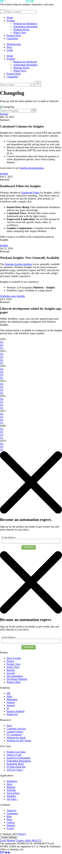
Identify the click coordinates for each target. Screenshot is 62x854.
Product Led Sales (16, 751)
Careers (11, 822)
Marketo (11, 787)
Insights (4, 114)
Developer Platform (17, 679)
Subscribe (28, 547)
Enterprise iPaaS (15, 763)
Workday (11, 796)
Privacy (22, 834)
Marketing (12, 699)
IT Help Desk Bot (16, 766)
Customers (12, 813)
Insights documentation (32, 168)
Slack (9, 784)
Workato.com (14, 44)
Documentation (15, 676)
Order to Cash (14, 754)
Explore (11, 20)
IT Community (14, 734)
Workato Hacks (21, 29)
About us (11, 810)
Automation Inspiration (25, 26)
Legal (3, 840)
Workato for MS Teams (19, 740)
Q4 (1, 354)
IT (8, 708)
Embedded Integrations (19, 760)
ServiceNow (13, 793)
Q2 (1, 345)
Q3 (1, 342)
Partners (11, 825)
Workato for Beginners (25, 23)
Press (9, 819)
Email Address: (9, 537)
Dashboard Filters (30, 192)
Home (10, 17)
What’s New (19, 32)
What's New (13, 667)
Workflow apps (8, 296)
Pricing (10, 661)
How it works (14, 658)
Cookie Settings (9, 837)
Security (11, 673)
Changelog (12, 38)
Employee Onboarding (18, 757)
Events (10, 828)
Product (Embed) (15, 711)
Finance (11, 702)
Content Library (15, 731)
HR (8, 693)
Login (10, 50)
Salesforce (12, 781)
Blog (9, 816)
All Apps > (12, 799)
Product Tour (13, 664)
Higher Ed (12, 714)
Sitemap (11, 840)
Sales (9, 696)
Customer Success (16, 728)
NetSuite (11, 790)
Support (11, 705)
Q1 (1, 348)
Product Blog (14, 682)
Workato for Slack (16, 737)
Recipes (11, 670)
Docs (9, 47)
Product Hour (14, 35)
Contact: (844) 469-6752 (28, 840)
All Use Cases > (15, 769)
